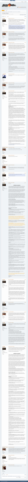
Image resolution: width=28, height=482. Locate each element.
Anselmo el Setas (5, 31)
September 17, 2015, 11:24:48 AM (11, 182)
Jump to (17, 477)
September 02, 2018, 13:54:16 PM (11, 346)
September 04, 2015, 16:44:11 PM (11, 18)
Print (25, 16)
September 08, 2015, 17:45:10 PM (11, 42)
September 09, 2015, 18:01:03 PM (11, 155)
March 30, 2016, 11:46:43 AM (10, 322)
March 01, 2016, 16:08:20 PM (10, 279)
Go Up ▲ (26, 481)
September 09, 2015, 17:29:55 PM (11, 147)
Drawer (4, 18)
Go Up (2, 474)
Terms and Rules (23, 481)
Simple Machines (6, 481)
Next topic (24, 14)
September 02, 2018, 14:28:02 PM (11, 455)
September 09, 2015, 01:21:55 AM (11, 52)
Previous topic (21, 14)
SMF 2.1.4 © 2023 (2, 481)
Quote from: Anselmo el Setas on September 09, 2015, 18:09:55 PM (15, 174)
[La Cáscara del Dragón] (2, 472)
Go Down (3, 16)
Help (20, 481)
